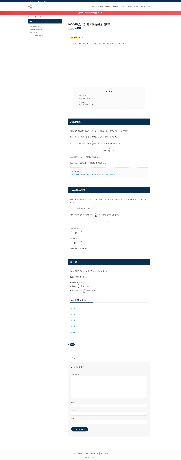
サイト (73, 418)
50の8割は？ (74, 308)
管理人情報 (104, 453)
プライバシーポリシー (91, 453)
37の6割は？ (74, 320)
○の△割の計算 (84, 98)
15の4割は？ (74, 332)
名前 (72, 402)
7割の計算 (83, 95)
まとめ (81, 102)
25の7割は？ (74, 326)
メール (73, 410)
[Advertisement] (109, 65)
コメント (75, 374)
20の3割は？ (74, 314)
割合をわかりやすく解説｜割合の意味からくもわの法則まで (94, 174)
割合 (79, 28)
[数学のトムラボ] (30, 6)
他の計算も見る (88, 105)
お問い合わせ (77, 453)
